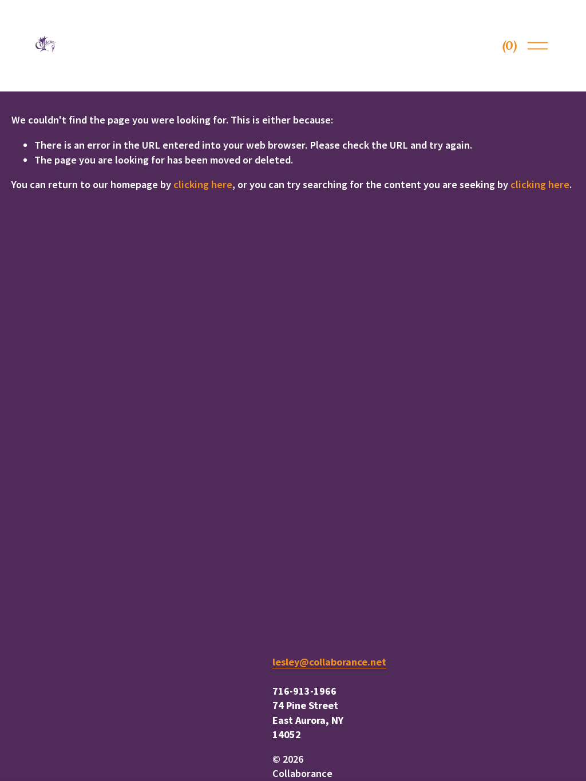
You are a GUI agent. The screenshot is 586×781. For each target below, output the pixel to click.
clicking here (202, 184)
